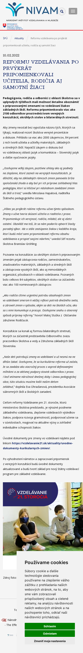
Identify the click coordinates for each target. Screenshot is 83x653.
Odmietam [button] (50, 633)
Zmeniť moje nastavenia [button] (50, 641)
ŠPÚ (5, 38)
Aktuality (19, 38)
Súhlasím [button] (50, 626)
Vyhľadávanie (62, 11)
